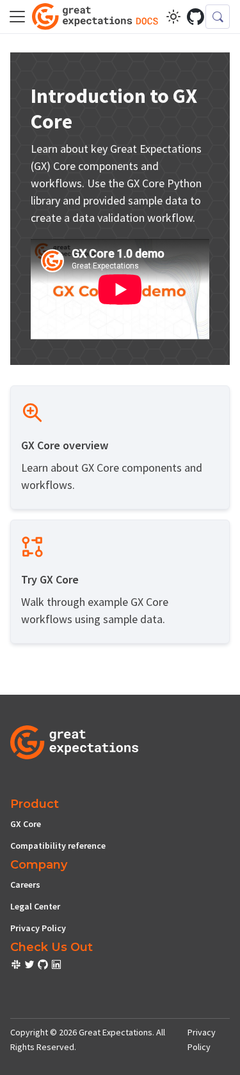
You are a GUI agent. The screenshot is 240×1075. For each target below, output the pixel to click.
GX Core (25, 824)
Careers (25, 884)
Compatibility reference (58, 845)
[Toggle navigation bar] (17, 16)
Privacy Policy (38, 928)
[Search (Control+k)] (217, 16)
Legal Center (35, 906)
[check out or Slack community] (17, 966)
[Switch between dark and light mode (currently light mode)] (173, 16)
